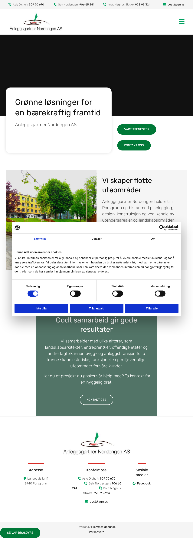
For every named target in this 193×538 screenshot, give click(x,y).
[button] (127, 21)
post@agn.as (99, 501)
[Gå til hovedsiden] (35, 21)
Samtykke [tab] (40, 238)
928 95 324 (142, 4)
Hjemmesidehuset (103, 527)
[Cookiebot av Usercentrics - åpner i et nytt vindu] (162, 227)
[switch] (75, 293)
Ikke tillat (41, 308)
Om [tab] (153, 238)
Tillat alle (152, 308)
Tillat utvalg (96, 308)
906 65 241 (86, 4)
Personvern (96, 532)
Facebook (144, 483)
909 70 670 (36, 4)
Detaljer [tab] (96, 238)
